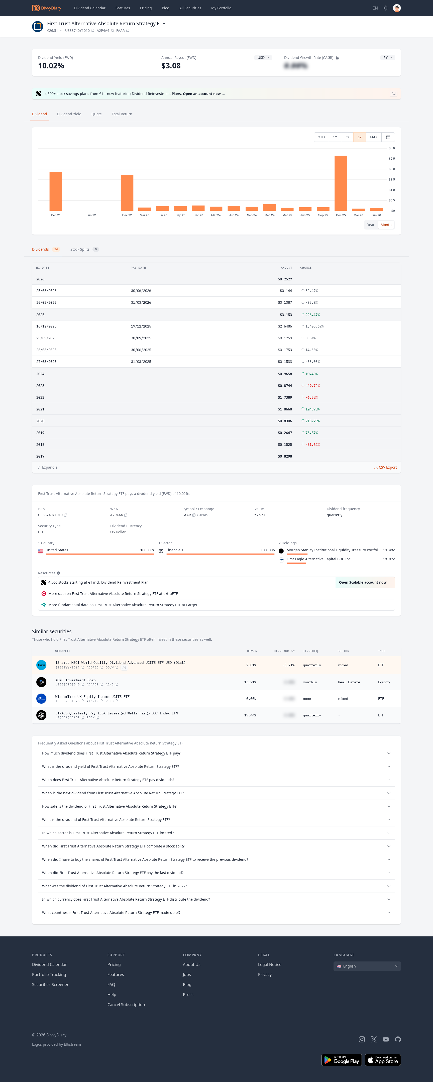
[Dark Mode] (385, 8)
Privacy (265, 974)
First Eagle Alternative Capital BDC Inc (319, 559)
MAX (373, 137)
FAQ (111, 984)
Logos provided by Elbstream (56, 1044)
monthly (310, 682)
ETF (381, 665)
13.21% (250, 682)
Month (386, 224)
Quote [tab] (96, 114)
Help (111, 994)
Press (188, 994)
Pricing (146, 8)
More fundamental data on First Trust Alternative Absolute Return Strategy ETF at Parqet (122, 604)
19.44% (250, 715)
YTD (321, 137)
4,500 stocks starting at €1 (98, 582)
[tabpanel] (216, 181)
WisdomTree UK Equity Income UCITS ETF (92, 696)
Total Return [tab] (122, 114)
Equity (384, 682)
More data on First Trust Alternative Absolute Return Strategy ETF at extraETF (113, 593)
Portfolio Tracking (49, 974)
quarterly (312, 665)
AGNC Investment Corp (75, 679)
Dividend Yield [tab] (69, 114)
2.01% (251, 665)
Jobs (187, 974)
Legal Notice (269, 964)
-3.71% (288, 665)
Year (371, 224)
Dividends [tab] (45, 249)
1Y (335, 137)
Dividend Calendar (89, 8)
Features (123, 8)
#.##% (295, 65)
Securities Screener (50, 984)
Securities (190, 8)
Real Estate (349, 682)
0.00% (251, 698)
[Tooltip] (57, 573)
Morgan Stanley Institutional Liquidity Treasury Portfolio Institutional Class (334, 550)
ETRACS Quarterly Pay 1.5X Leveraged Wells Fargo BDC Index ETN (116, 712)
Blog (187, 984)
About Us (191, 964)
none (307, 698)
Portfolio (221, 8)
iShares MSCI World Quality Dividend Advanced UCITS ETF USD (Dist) (120, 662)
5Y (360, 137)
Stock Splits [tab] (83, 249)
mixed (343, 665)
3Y (347, 137)
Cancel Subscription (126, 1004)
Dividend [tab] (39, 114)
